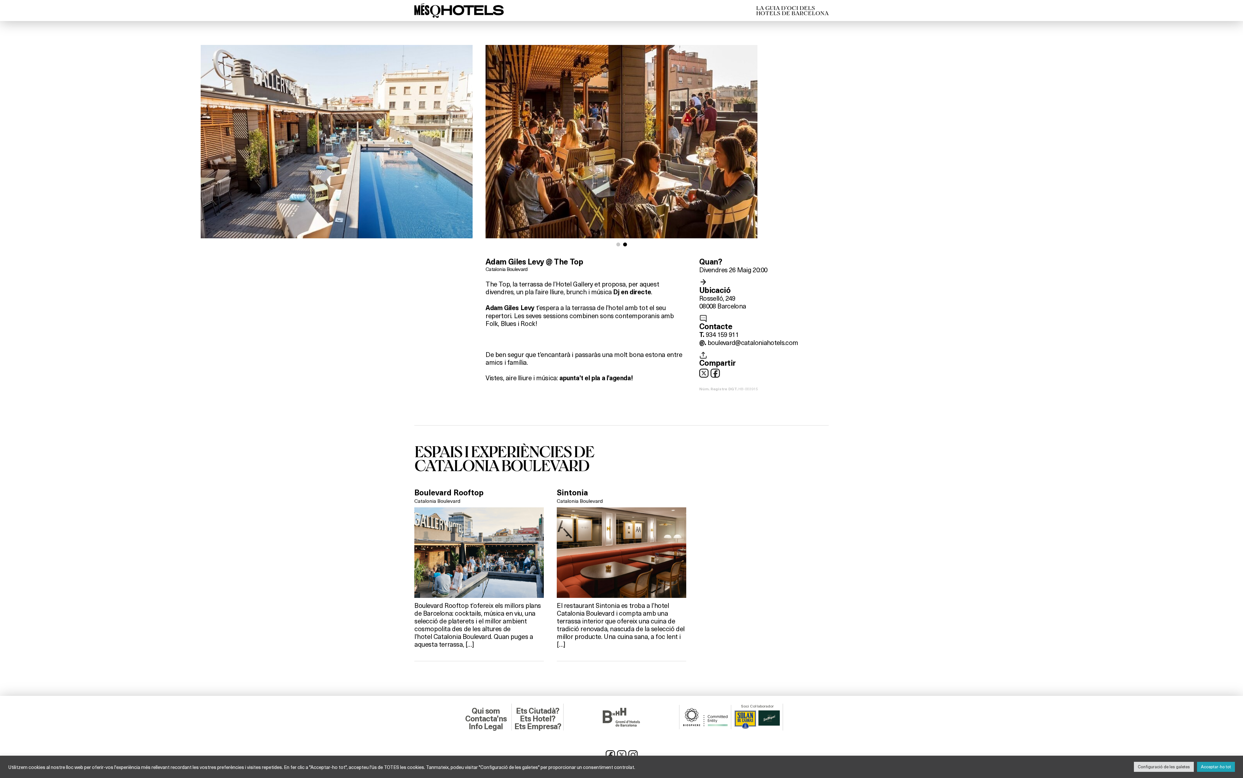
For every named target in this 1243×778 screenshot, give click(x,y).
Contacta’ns (486, 719)
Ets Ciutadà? (537, 711)
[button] (618, 244)
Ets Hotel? (537, 719)
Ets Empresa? (537, 726)
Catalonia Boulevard (507, 268)
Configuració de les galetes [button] (1164, 767)
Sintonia (572, 493)
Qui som (486, 711)
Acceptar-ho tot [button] (1216, 767)
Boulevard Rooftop (449, 493)
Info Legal (486, 726)
